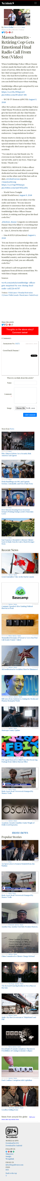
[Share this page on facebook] (4, 32)
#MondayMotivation (25, 293)
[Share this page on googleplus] (7, 32)
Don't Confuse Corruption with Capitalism (17, 1080)
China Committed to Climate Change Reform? (18, 956)
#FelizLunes (12, 293)
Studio (15, 575)
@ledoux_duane (9, 222)
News (23, 27)
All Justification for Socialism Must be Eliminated (20, 669)
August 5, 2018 (25, 195)
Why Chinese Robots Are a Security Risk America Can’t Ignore (16, 454)
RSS (7, 1170)
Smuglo (8, 1156)
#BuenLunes (23, 295)
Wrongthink (10, 1159)
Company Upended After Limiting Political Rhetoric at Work (17, 607)
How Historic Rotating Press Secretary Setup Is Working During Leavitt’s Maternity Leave (18, 512)
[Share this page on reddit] (12, 32)
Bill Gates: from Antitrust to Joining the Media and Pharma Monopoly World (20, 700)
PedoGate (11, 758)
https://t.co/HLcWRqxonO (13, 92)
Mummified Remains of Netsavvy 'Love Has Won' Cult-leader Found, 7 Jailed (20, 639)
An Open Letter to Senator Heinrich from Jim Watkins (18, 865)
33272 (17, 343)
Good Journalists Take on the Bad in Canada (18, 577)
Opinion (10, 575)
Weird (10, 636)
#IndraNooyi (33, 295)
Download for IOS (12, 1143)
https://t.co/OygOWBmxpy (13, 184)
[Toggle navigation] (35, 3)
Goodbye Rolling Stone (10, 1110)
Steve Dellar (8, 27)
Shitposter (9, 1154)
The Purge (11, 984)
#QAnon (5, 295)
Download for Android (14, 1145)
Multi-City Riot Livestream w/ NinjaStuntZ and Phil (19, 1018)
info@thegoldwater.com (14, 1165)
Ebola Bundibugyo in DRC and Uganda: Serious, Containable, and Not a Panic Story (17, 482)
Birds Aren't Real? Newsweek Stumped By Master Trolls (17, 792)
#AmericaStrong (9, 182)
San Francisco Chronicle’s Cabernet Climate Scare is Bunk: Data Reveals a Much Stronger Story (18, 542)
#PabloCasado (13, 295)
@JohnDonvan (13, 179)
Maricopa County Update (11, 730)
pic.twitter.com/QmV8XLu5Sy (15, 187)
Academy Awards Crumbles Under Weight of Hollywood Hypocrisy (18, 824)
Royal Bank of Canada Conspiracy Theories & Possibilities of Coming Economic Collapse (18, 1050)
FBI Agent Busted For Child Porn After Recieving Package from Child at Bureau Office (19, 761)
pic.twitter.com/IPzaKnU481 (14, 94)
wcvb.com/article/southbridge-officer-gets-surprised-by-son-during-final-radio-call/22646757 (19, 285)
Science (10, 697)
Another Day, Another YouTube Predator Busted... (20, 927)
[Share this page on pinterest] (10, 32)
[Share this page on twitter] (3, 32)
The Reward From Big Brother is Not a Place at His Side (19, 987)
